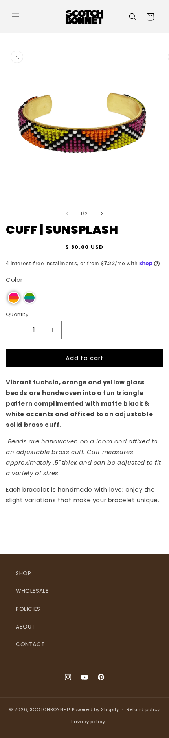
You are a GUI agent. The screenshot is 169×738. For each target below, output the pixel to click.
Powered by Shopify (95, 709)
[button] (15, 17)
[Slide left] (67, 213)
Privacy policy (88, 721)
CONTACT (30, 644)
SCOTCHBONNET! (50, 709)
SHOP (23, 573)
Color (14, 279)
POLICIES (28, 609)
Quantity (17, 314)
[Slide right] (101, 213)
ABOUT (25, 626)
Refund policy (143, 709)
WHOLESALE (32, 591)
